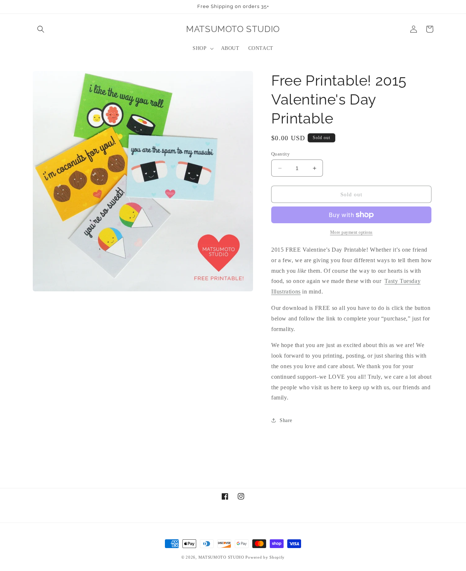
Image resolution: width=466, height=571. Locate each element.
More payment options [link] (351, 232)
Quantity (280, 154)
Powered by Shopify (265, 557)
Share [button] (286, 420)
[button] (41, 29)
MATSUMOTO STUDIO (221, 557)
